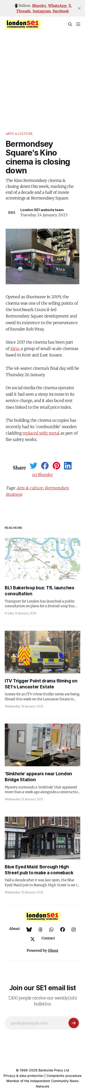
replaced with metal (41, 433)
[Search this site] (70, 24)
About (14, 928)
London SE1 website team (42, 210)
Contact (48, 938)
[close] (79, 8)
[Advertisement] (42, 77)
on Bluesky (42, 474)
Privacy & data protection (23, 1076)
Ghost (53, 950)
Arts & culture (19, 134)
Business (14, 494)
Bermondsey (56, 488)
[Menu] (78, 24)
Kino (14, 348)
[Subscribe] (73, 1023)
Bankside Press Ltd (53, 1070)
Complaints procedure (64, 1076)
